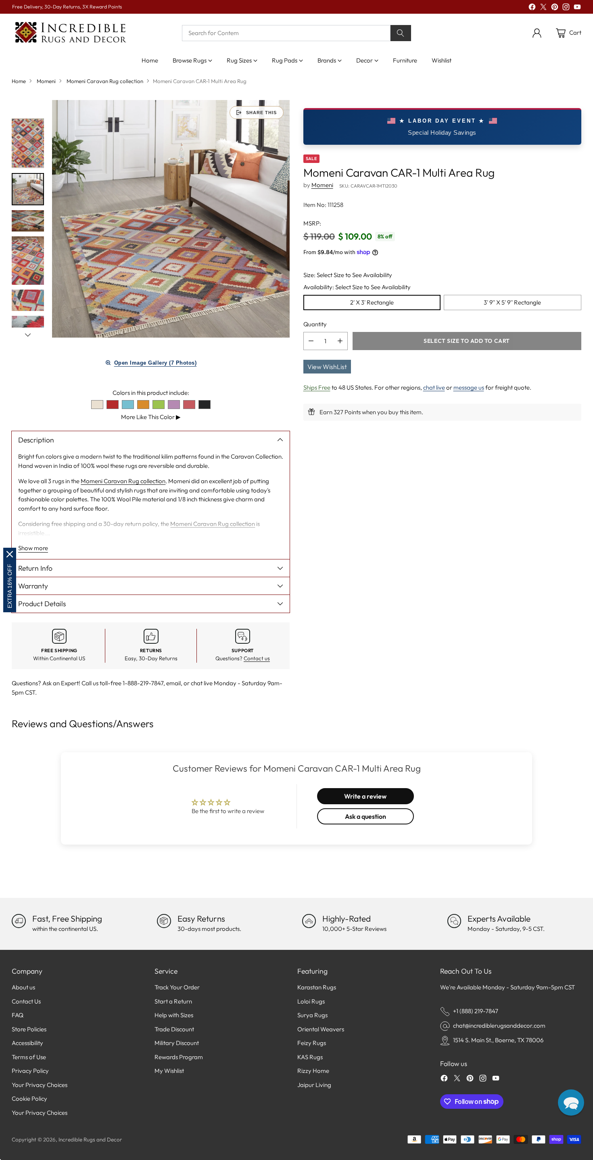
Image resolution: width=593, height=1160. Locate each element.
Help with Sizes (174, 1015)
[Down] (28, 335)
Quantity (315, 324)
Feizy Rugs (311, 1043)
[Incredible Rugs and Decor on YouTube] (577, 8)
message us (468, 387)
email (173, 683)
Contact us (257, 658)
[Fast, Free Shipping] (18, 921)
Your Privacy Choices (39, 1085)
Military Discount (177, 1043)
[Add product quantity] (340, 341)
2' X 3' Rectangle (372, 302)
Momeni (46, 81)
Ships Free (316, 387)
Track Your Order (177, 987)
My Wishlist (169, 1070)
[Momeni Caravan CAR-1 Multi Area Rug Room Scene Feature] (171, 219)
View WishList (327, 367)
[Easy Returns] (164, 921)
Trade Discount (174, 1029)
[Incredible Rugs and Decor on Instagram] (566, 8)
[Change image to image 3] (28, 221)
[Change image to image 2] (28, 189)
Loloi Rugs (311, 1001)
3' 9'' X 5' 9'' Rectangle (512, 302)
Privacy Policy (30, 1070)
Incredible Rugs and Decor (90, 1139)
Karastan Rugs (316, 987)
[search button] (400, 33)
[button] (571, 1102)
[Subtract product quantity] (311, 341)
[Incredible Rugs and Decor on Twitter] (543, 8)
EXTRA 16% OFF (9, 586)
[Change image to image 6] (28, 326)
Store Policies (29, 1029)
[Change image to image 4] (28, 260)
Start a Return (173, 1001)
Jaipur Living (314, 1085)
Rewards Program (179, 1057)
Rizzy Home (313, 1070)
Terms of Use (29, 1057)
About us (23, 987)
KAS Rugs (310, 1057)
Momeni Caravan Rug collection (105, 81)
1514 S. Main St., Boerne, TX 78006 (498, 1040)
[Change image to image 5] (28, 300)
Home (19, 81)
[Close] (9, 554)
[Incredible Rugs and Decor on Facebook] (532, 8)
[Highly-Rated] (309, 921)
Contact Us (26, 1001)
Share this (261, 112)
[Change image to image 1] (28, 143)
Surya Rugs (312, 1015)
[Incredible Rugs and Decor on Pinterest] (555, 8)
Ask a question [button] (365, 816)
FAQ (17, 1015)
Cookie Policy (29, 1098)
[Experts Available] (454, 921)
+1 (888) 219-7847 (475, 1011)
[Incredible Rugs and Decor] (70, 33)
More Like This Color (151, 417)
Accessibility (27, 1043)
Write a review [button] (365, 796)
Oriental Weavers (320, 1029)
